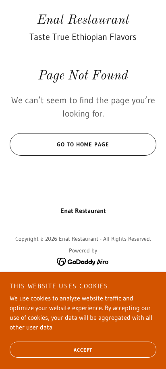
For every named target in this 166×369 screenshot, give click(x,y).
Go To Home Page (83, 144)
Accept (83, 350)
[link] (83, 20)
